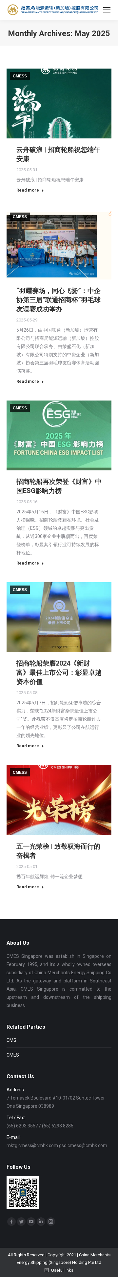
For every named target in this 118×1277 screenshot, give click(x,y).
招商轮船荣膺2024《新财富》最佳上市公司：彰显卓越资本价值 (59, 672)
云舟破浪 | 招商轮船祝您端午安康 (58, 154)
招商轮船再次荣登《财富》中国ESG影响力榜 (59, 486)
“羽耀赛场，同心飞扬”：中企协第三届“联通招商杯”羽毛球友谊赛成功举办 (58, 300)
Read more (27, 190)
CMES (13, 1055)
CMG (11, 1040)
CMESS (20, 76)
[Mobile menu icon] (106, 9)
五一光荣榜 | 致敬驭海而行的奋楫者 (58, 850)
